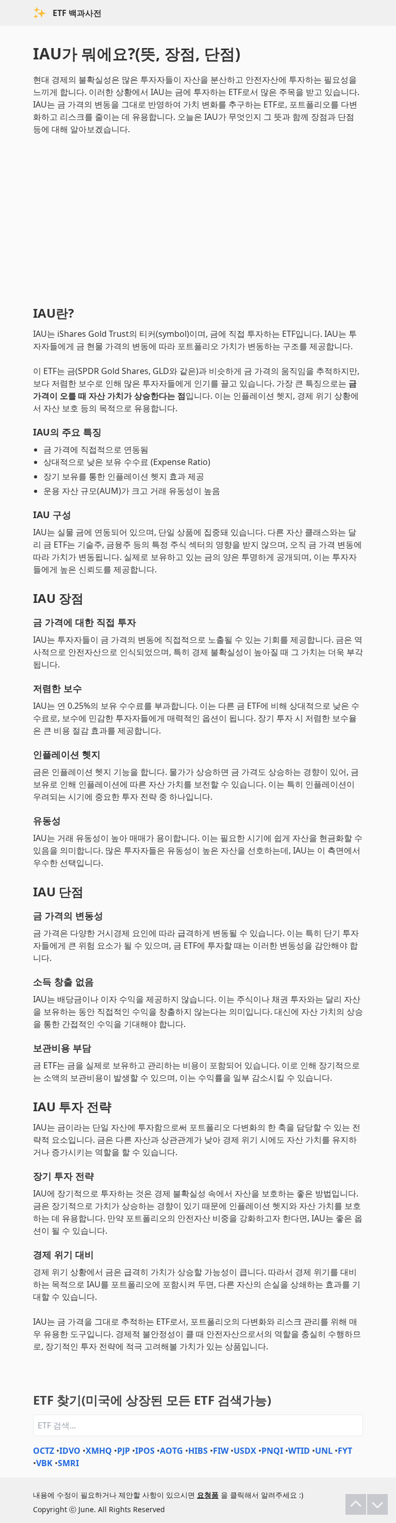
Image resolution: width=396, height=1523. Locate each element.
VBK (44, 1463)
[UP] (355, 1504)
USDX (245, 1450)
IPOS (145, 1450)
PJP (123, 1450)
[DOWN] (377, 1504)
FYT (345, 1450)
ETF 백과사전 (77, 13)
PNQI (272, 1450)
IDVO (69, 1450)
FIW (220, 1450)
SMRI (68, 1463)
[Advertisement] (198, 218)
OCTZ (43, 1450)
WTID (299, 1450)
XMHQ (99, 1450)
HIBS (198, 1450)
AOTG (171, 1450)
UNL (324, 1450)
